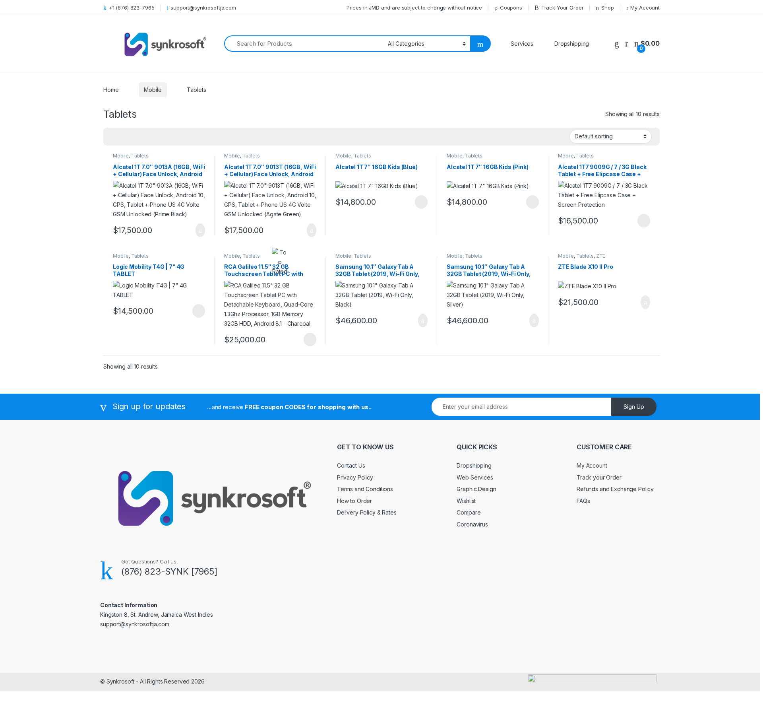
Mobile (152, 89)
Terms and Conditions (365, 489)
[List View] (137, 137)
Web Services (475, 477)
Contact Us (351, 465)
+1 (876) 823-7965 (132, 7)
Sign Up (634, 406)
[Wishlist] (616, 43)
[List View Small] (148, 137)
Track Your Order (562, 7)
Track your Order (599, 477)
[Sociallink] (103, 641)
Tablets (140, 156)
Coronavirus (472, 524)
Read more (421, 202)
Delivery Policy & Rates (367, 512)
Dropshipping (474, 465)
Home (110, 89)
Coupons (511, 7)
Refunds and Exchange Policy (615, 489)
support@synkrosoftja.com (203, 7)
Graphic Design (476, 489)
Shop (607, 7)
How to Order (354, 500)
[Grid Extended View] (125, 137)
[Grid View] (114, 137)
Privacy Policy (355, 477)
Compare (468, 512)
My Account (645, 7)
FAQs (583, 500)
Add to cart (199, 230)
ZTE (601, 256)
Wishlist (466, 500)
